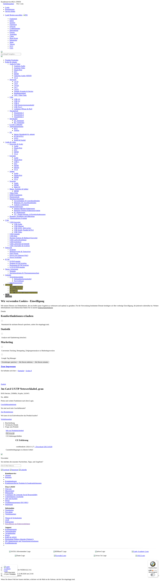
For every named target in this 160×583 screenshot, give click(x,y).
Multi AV (17, 187)
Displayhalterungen (16, 207)
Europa (12, 32)
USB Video (18, 232)
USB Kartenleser (15, 242)
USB (11, 97)
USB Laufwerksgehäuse (18, 240)
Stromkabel (13, 119)
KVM (7, 259)
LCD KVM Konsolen (17, 267)
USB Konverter (15, 222)
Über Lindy (20, 4)
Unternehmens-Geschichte (14, 497)
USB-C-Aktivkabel (16, 287)
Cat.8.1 (16, 89)
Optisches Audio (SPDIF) (23, 76)
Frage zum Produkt (11, 427)
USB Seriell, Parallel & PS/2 (24, 230)
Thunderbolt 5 (19, 117)
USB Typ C (18, 107)
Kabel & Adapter (11, 62)
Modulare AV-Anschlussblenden (25, 203)
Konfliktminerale (11, 543)
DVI (15, 72)
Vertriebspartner (8, 4)
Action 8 (29, 371)
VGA (16, 78)
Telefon (16, 130)
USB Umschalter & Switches (20, 246)
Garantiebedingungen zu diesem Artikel (19, 450)
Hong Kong (14, 38)
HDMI (16, 74)
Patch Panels (14, 253)
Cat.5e (16, 81)
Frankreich (13, 19)
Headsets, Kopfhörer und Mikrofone (22, 216)
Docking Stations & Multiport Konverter (23, 238)
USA (11, 48)
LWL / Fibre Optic (20, 95)
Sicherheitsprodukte (16, 277)
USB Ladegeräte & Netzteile (19, 244)
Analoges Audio (19, 66)
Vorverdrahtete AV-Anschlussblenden (27, 201)
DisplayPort (18, 70)
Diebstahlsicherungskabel (22, 279)
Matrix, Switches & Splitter (19, 189)
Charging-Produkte (16, 289)
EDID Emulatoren (16, 195)
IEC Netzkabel (19, 123)
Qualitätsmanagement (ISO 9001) (16, 502)
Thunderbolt (14, 111)
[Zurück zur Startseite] (2, 52)
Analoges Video (19, 68)
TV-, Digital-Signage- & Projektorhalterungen (29, 214)
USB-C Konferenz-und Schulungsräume (24, 293)
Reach (7, 535)
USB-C (16, 162)
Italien (12, 21)
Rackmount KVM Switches (19, 265)
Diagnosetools (14, 197)
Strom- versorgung (11, 269)
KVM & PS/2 (19, 136)
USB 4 (16, 103)
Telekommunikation (16, 126)
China (12, 36)
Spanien (12, 23)
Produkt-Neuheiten (11, 60)
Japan (11, 42)
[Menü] (156, 561)
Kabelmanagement (16, 283)
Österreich (13, 25)
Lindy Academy (8, 295)
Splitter (12, 171)
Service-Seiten (10, 11)
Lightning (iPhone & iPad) (23, 109)
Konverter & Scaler (16, 144)
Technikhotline (10, 533)
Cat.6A (16, 85)
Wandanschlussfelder (17, 199)
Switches (13, 181)
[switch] (153, 574)
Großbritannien (15, 28)
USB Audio (18, 224)
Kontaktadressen (11, 481)
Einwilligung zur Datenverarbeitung (17, 524)
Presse (7, 500)
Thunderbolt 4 (19, 115)
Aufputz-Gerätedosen (21, 205)
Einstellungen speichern (9, 362)
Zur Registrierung (7, 412)
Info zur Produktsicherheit (15, 430)
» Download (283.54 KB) (43, 447)
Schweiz (12, 26)
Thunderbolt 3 (19, 113)
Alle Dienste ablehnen (26, 362)
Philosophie (9, 493)
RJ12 (16, 128)
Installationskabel (20, 93)
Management (9, 491)
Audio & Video (15, 64)
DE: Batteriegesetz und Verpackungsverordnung (21, 541)
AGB (7, 520)
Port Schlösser (19, 281)
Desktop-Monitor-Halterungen (24, 208)
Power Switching (15, 257)
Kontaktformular (11, 529)
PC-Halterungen (19, 212)
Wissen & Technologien (13, 518)
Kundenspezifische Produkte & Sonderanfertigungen (23, 483)
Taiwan (12, 44)
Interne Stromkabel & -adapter (24, 134)
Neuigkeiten (9, 510)
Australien (13, 34)
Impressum (9, 504)
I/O (11, 132)
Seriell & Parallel (20, 140)
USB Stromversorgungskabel (24, 105)
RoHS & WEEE (11, 537)
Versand (8, 475)
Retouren (8, 477)
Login (7, 7)
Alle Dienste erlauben (41, 362)
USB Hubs (13, 236)
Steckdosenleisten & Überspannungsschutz (24, 273)
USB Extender (15, 234)
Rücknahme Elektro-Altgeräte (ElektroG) (19, 539)
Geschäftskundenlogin (8, 404)
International (14, 30)
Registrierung (9, 9)
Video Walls (14, 193)
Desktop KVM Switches (18, 263)
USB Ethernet (19, 226)
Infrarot (16, 167)
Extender (13, 156)
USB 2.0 (17, 99)
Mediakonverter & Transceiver (20, 251)
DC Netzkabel (19, 121)
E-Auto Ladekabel (16, 124)
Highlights (8, 285)
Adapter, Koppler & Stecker (23, 91)
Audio (16, 146)
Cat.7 (16, 87)
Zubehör (8, 275)
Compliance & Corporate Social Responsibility (21, 495)
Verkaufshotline (10, 531)
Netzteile (13, 271)
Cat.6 (16, 83)
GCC (11, 46)
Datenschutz (9, 522)
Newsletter (9, 512)
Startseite (21, 371)
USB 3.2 (17, 101)
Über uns (8, 489)
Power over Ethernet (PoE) (19, 255)
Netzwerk (13, 80)
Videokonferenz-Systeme (18, 218)
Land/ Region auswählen (13, 15)
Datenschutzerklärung (45, 308)
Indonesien (13, 40)
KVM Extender (15, 261)
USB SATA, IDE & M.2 (22, 228)
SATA (16, 138)
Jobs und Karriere (11, 499)
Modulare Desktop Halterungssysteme (27, 210)
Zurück (3, 384)
